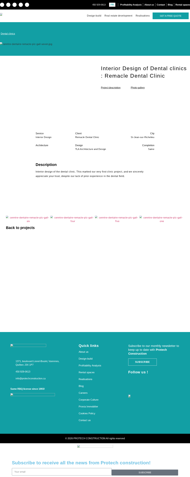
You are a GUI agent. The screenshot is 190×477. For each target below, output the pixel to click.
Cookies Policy (87, 413)
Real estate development (118, 15)
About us (83, 351)
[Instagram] (8, 5)
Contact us (85, 420)
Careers (83, 393)
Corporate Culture (88, 399)
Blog (81, 386)
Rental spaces (87, 372)
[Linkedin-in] (14, 5)
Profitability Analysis (90, 365)
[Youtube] (21, 5)
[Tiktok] (27, 5)
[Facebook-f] (2, 5)
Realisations (143, 15)
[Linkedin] (144, 379)
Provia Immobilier (88, 406)
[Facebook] (130, 379)
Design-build (94, 15)
